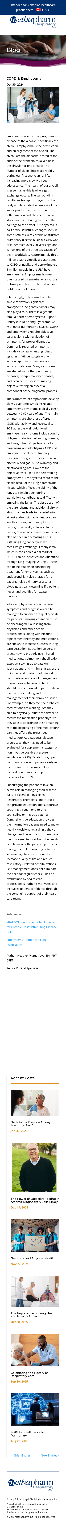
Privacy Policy (14, 1499)
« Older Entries (21, 1455)
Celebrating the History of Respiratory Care (29, 1374)
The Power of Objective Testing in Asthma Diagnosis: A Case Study (35, 1200)
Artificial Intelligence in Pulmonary (27, 1434)
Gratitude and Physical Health (32, 1258)
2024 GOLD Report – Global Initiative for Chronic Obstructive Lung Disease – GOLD (33, 927)
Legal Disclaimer (32, 1499)
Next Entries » (50, 1455)
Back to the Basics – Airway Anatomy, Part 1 (30, 1124)
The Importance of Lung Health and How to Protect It (33, 1315)
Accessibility (50, 1499)
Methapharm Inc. (15, 1506)
